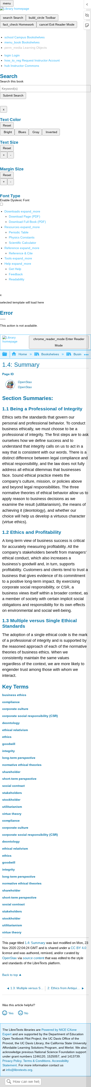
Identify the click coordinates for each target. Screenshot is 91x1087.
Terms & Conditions (36, 1061)
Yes (10, 1013)
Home (23, 354)
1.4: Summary (35, 943)
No (26, 1013)
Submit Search (13, 95)
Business (80, 354)
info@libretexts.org (18, 1070)
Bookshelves (50, 354)
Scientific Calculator (22, 242)
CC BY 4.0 (78, 948)
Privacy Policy (11, 1061)
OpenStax (25, 382)
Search (9, 1081)
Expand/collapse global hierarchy (7, 354)
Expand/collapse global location (86, 353)
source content (33, 958)
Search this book (11, 81)
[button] (16, 274)
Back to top (10, 975)
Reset (7, 125)
